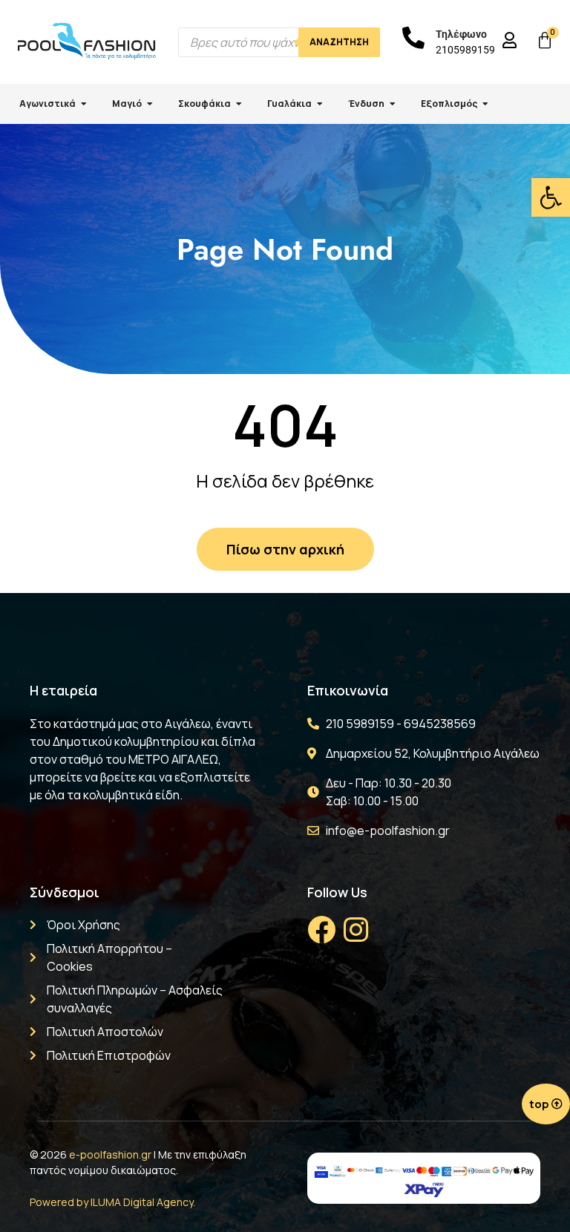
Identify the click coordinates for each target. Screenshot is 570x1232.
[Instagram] (355, 930)
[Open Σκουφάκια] (239, 104)
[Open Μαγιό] (149, 104)
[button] (550, 197)
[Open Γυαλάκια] (319, 104)
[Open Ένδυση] (392, 104)
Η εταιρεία (63, 690)
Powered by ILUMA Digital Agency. (112, 1202)
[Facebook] (321, 930)
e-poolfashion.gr (110, 1154)
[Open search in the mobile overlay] (279, 42)
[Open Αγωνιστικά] (83, 104)
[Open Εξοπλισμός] (485, 104)
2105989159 (465, 50)
